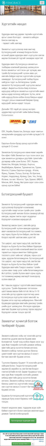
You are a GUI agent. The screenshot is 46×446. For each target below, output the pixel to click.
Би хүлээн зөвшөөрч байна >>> (21, 444)
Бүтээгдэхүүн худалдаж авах (23, 420)
